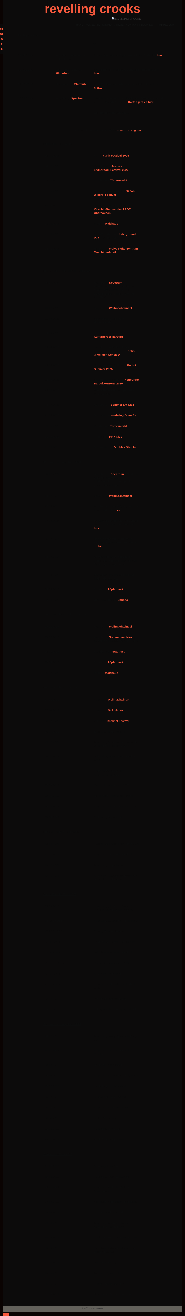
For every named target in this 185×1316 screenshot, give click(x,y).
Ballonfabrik (115, 710)
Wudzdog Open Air (123, 415)
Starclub (80, 84)
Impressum (166, 24)
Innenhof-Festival (118, 720)
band (79, 24)
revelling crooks (92, 9)
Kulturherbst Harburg (108, 336)
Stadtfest (118, 651)
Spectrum (77, 98)
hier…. (98, 528)
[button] (46, 121)
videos (119, 24)
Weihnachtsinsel (120, 308)
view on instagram (129, 130)
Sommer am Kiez (122, 404)
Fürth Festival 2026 (116, 155)
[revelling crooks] (126, 19)
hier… (161, 55)
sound (107, 24)
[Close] (6, 1314)
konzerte (93, 24)
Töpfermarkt (116, 589)
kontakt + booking (139, 24)
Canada (123, 599)
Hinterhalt (62, 73)
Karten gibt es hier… (142, 102)
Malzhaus (111, 223)
